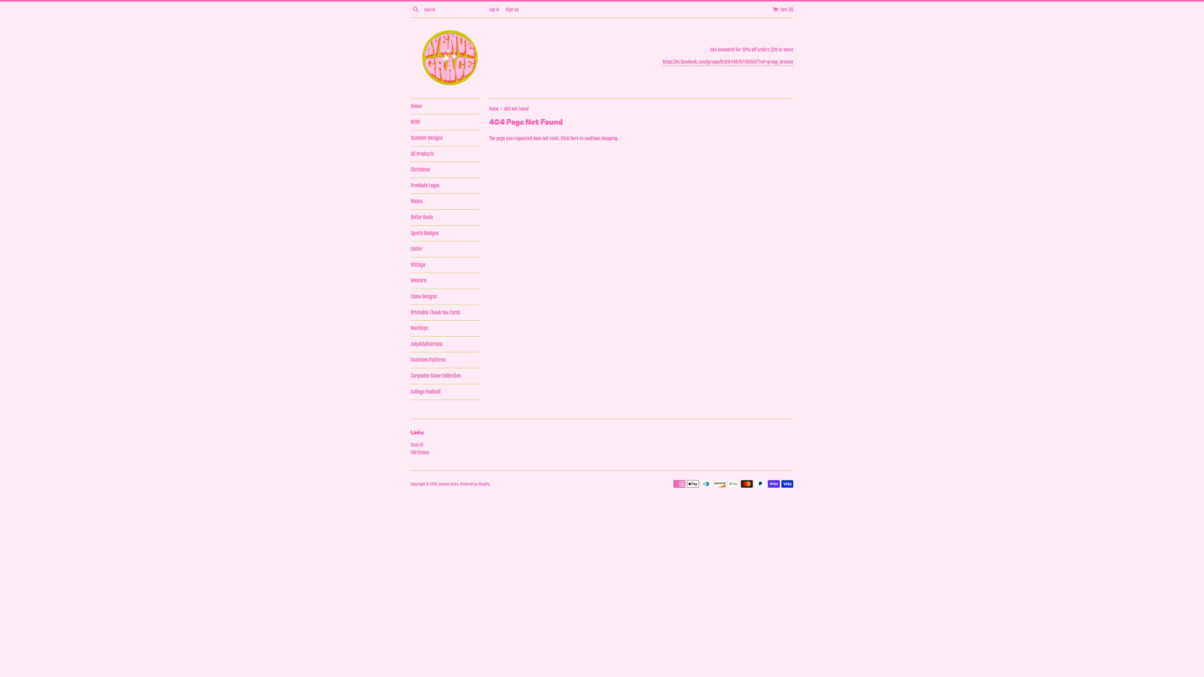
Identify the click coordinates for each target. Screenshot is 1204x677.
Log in (494, 9)
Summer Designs (427, 138)
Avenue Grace (448, 484)
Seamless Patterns (428, 360)
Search (417, 445)
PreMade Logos (425, 185)
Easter (416, 249)
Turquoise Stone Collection (436, 376)
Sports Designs (425, 233)
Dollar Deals (422, 217)
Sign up (512, 9)
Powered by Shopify (474, 484)
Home (416, 106)
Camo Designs (424, 296)
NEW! (415, 122)
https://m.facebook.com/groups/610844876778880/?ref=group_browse (728, 62)
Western (418, 280)
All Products (422, 154)
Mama (416, 201)
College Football (426, 392)
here (574, 138)
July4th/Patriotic (427, 344)
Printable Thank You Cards (435, 312)
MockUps (419, 328)
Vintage (418, 265)
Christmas (420, 169)
